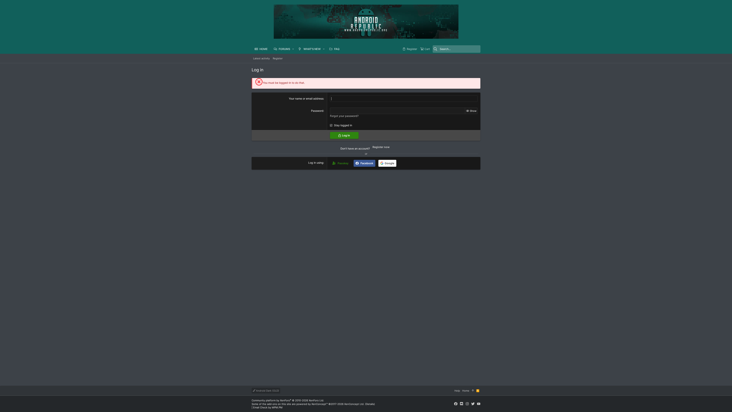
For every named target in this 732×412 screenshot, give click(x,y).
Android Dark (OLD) (267, 390)
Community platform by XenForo (288, 400)
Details (370, 404)
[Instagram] (467, 404)
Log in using (315, 162)
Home (465, 390)
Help (457, 390)
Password (317, 110)
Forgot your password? (344, 115)
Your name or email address (306, 98)
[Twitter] (473, 404)
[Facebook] (456, 404)
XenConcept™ (319, 404)
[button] (293, 49)
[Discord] (461, 404)
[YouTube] (478, 404)
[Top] (472, 390)
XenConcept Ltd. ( (355, 404)
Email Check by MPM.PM (268, 407)
